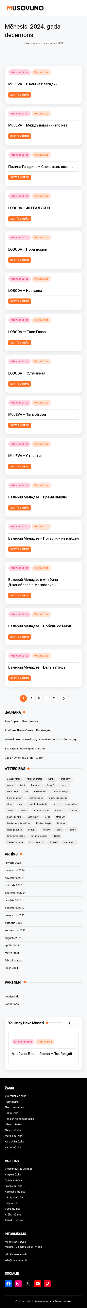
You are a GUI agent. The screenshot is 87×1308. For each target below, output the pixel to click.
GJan (10, 804)
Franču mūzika (13, 1186)
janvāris (13, 862)
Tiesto (57, 836)
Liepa (47, 817)
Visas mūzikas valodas (18, 1168)
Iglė (20, 804)
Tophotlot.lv (12, 1003)
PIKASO (46, 829)
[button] (63, 698)
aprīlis (12, 945)
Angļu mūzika (13, 1174)
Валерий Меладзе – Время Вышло (37, 497)
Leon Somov (33, 817)
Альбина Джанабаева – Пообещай (27, 730)
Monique (61, 823)
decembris (15, 870)
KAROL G (59, 810)
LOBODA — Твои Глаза (27, 332)
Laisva (73, 810)
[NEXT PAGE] (63, 698)
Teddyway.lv (12, 996)
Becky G (50, 785)
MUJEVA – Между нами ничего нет (37, 125)
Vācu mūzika (12, 1208)
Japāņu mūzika (14, 1197)
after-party (65, 779)
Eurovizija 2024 (14, 798)
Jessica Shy (71, 804)
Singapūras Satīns (16, 836)
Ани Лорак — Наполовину (21, 721)
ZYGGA (53, 842)
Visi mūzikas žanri (16, 1095)
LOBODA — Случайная (26, 373)
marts (12, 952)
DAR (26, 791)
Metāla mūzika (13, 1135)
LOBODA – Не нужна (25, 290)
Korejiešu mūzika (15, 1191)
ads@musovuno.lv (16, 1260)
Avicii (22, 785)
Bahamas (35, 785)
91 (54, 698)
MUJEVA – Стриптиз (25, 456)
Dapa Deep (12, 791)
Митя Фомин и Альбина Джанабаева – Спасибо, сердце (41, 739)
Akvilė (10, 785)
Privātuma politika (61, 1301)
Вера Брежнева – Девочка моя (25, 748)
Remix (59, 829)
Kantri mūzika (13, 1147)
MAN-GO (60, 817)
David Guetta (40, 791)
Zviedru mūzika (14, 1220)
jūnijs (11, 967)
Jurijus (23, 810)
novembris (15, 877)
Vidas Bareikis (36, 842)
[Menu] (80, 8)
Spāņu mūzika (13, 1180)
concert (64, 785)
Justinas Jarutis (41, 810)
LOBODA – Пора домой (27, 249)
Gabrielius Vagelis (58, 798)
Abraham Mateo (34, 779)
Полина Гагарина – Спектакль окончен (41, 167)
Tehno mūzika (13, 1130)
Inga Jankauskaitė (38, 804)
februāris (14, 960)
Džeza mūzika (13, 1124)
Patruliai (32, 829)
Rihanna (72, 829)
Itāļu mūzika (12, 1203)
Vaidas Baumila (15, 842)
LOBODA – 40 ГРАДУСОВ (29, 208)
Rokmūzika (11, 1113)
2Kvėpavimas (13, 779)
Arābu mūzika (13, 1214)
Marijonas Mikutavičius (18, 823)
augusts (13, 938)
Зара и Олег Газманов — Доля (24, 757)
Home (27, 43)
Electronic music (14, 1107)
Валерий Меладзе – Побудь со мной (39, 626)
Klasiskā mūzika (14, 1141)
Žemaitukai (68, 842)
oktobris (13, 885)
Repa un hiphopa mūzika (19, 1118)
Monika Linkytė (43, 823)
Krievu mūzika (19, 72)
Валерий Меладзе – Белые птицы (37, 667)
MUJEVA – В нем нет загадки (32, 84)
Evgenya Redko (36, 798)
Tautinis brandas (39, 836)
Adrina (51, 779)
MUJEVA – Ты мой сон (27, 414)
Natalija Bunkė (14, 829)
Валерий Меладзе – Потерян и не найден (43, 538)
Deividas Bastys (60, 791)
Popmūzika (41, 72)
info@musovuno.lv (16, 1254)
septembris (15, 892)
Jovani (10, 810)
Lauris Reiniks (14, 817)
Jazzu (56, 804)
